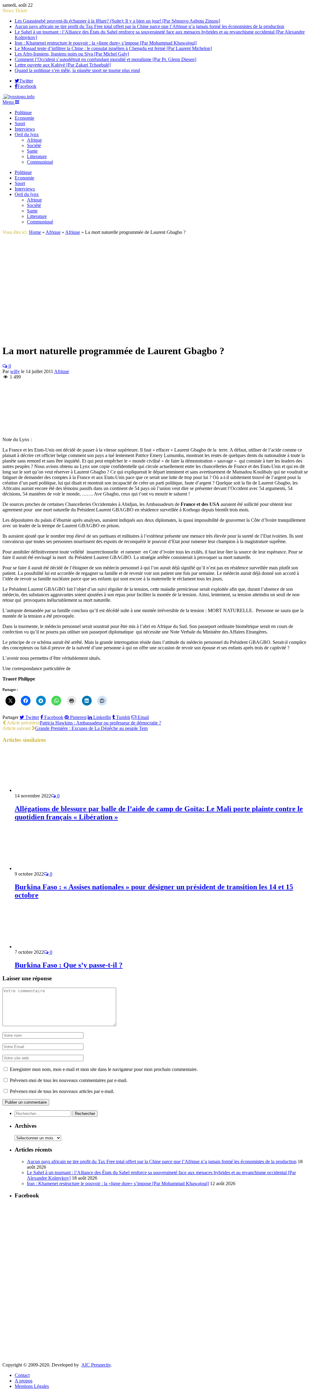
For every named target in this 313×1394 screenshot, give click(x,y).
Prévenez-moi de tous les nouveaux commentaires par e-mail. (68, 1080)
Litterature (37, 156)
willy (15, 371)
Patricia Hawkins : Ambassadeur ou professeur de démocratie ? (100, 722)
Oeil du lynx (27, 134)
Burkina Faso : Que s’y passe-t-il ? (69, 965)
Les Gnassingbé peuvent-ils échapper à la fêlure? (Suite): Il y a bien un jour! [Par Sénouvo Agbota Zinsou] (117, 21)
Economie (24, 118)
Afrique (34, 140)
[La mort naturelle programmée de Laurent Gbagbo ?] (101, 336)
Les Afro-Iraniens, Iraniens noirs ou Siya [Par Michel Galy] (72, 53)
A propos (23, 1380)
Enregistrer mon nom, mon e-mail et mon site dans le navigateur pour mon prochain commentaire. (104, 1069)
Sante (32, 151)
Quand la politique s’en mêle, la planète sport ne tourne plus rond (77, 70)
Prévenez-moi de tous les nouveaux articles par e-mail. (62, 1091)
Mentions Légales (32, 1386)
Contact (22, 1375)
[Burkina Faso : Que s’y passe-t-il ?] (47, 946)
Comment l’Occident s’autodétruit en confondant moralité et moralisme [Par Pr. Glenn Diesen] (105, 59)
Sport (20, 123)
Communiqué (40, 162)
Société (34, 145)
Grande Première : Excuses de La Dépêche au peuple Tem (91, 728)
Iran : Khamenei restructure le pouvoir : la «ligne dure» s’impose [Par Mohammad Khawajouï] (106, 42)
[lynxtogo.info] (18, 96)
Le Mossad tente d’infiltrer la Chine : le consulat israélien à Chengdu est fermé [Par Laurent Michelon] (113, 48)
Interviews (25, 129)
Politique (23, 112)
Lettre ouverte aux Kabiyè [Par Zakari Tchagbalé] (63, 64)
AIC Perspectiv (96, 1364)
